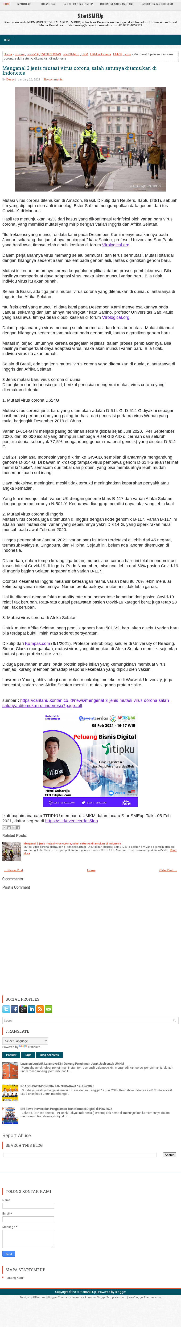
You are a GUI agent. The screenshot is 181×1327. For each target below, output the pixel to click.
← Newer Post (13, 870)
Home (7, 4)
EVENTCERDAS (51, 54)
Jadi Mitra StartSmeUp (78, 4)
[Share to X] (13, 827)
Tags (28, 1055)
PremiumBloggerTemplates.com (105, 1297)
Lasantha (76, 1297)
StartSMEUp (90, 15)
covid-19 (32, 54)
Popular (11, 1055)
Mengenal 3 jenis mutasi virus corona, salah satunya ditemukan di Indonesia (79, 70)
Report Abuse (16, 1135)
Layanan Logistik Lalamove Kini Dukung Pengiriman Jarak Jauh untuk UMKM (72, 1063)
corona (20, 54)
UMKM (117, 54)
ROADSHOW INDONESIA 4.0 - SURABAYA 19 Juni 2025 (57, 1086)
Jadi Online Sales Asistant (117, 4)
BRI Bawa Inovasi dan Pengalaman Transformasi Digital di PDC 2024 (66, 1109)
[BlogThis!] (9, 827)
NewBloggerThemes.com (144, 1297)
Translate (34, 1047)
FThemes (39, 1297)
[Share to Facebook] (18, 827)
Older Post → (168, 870)
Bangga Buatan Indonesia (157, 4)
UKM (85, 54)
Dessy (10, 79)
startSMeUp (71, 54)
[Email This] (4, 827)
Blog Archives (49, 1055)
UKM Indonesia (100, 54)
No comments (53, 79)
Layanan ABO (24, 4)
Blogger (120, 1292)
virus (127, 54)
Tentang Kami (47, 4)
